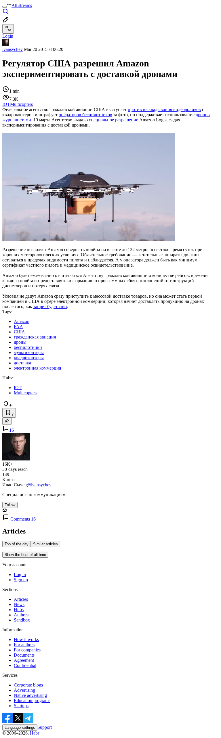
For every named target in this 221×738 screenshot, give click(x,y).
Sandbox (22, 619)
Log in (20, 574)
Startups (21, 705)
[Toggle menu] (4, 7)
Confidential (25, 665)
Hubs (19, 609)
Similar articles (45, 544)
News (19, 604)
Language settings (20, 727)
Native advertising (30, 695)
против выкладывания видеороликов (164, 109)
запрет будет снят (50, 306)
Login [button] (7, 36)
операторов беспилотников (85, 114)
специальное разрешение (113, 119)
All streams (22, 5)
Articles (21, 599)
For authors (24, 644)
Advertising (24, 690)
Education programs (32, 700)
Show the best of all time (25, 554)
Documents (24, 655)
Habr (34, 733)
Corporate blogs (28, 684)
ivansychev (12, 49)
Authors (21, 614)
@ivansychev (39, 484)
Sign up (21, 579)
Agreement (24, 660)
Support (44, 727)
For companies (27, 649)
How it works (26, 639)
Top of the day (16, 544)
